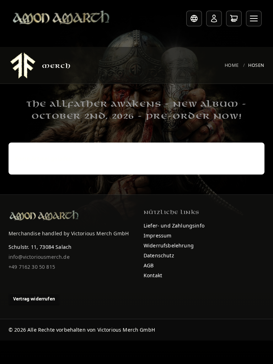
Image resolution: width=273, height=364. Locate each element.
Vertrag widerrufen (34, 299)
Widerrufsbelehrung (169, 245)
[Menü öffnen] (254, 18)
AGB (149, 265)
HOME (232, 65)
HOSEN (256, 65)
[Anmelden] (214, 18)
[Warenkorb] (234, 18)
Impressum (157, 235)
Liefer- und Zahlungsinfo (174, 225)
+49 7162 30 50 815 (32, 266)
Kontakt (153, 275)
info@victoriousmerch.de (39, 256)
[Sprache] (194, 18)
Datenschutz (159, 255)
